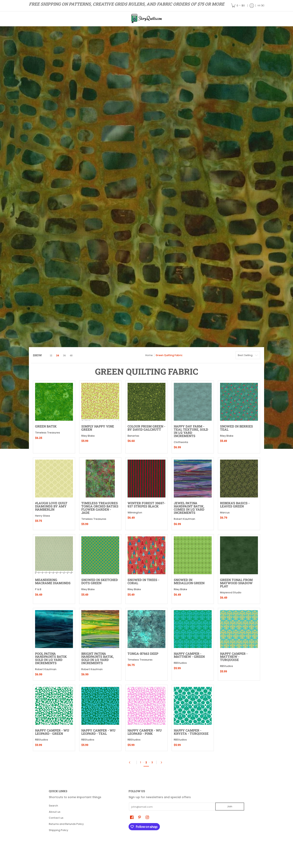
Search (53, 805)
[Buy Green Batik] (54, 402)
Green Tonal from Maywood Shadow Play (236, 583)
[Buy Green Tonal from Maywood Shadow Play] (239, 555)
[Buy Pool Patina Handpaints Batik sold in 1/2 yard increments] (54, 629)
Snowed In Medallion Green (189, 581)
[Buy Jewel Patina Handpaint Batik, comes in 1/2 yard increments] (193, 478)
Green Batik (46, 426)
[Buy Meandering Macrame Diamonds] (54, 555)
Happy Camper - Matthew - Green (189, 655)
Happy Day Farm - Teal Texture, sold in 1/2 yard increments (191, 431)
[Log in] (252, 5)
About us (54, 811)
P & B (38, 589)
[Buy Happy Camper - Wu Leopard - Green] (54, 706)
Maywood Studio (230, 592)
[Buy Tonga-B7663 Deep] (146, 629)
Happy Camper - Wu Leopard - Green (52, 732)
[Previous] (130, 762)
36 (64, 355)
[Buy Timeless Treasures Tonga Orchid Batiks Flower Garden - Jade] (100, 478)
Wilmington (135, 512)
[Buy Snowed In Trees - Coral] (146, 555)
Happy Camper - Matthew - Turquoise (234, 656)
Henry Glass (42, 515)
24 (57, 355)
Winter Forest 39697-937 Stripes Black (146, 504)
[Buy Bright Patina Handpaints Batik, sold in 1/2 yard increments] (100, 629)
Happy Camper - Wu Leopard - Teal (98, 732)
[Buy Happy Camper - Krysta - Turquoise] (193, 706)
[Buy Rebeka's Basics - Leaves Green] (239, 478)
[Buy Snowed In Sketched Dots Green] (100, 555)
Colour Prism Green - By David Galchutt (146, 427)
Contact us (56, 817)
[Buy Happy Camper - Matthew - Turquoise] (239, 629)
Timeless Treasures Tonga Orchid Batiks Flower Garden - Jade (99, 507)
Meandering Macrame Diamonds (53, 581)
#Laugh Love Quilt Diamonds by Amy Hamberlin (51, 506)
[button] (132, 817)
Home (149, 355)
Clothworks (181, 442)
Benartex (133, 435)
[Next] (162, 762)
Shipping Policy (58, 830)
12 (51, 355)
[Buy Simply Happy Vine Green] (100, 402)
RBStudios (180, 663)
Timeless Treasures (47, 432)
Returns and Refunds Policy (66, 824)
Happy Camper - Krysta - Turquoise (191, 732)
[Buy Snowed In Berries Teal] (239, 402)
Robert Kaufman (184, 519)
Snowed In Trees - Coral (143, 581)
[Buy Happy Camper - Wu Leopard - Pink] (146, 706)
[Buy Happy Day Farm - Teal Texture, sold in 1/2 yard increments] (193, 402)
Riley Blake (88, 435)
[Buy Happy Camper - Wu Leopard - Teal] (100, 706)
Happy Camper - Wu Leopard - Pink (145, 732)
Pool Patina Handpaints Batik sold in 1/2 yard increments (51, 658)
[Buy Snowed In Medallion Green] (193, 555)
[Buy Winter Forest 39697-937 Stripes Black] (146, 478)
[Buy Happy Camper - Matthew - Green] (193, 629)
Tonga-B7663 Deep (143, 653)
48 (71, 355)
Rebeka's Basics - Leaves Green (235, 504)
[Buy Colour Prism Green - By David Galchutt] (146, 402)
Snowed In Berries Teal (236, 427)
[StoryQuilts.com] (146, 18)
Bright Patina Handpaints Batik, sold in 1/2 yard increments (97, 658)
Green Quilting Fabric (169, 355)
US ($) (261, 5)
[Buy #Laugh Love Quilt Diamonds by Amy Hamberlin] (54, 478)
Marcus (225, 512)
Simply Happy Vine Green (97, 427)
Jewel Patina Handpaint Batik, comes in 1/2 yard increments (189, 507)
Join (229, 806)
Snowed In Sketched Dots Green (99, 581)
